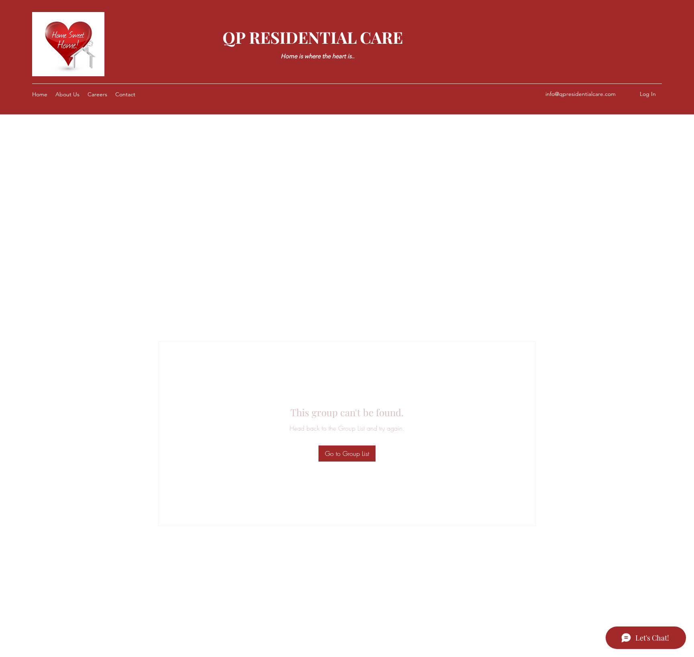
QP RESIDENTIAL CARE (312, 37)
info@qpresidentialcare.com (580, 94)
